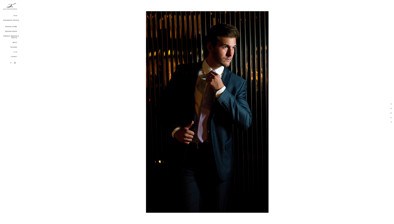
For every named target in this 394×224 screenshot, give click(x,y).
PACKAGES (13, 47)
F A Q (15, 52)
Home (15, 15)
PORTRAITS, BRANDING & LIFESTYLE (11, 37)
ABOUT (15, 42)
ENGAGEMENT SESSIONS (11, 20)
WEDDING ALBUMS (11, 31)
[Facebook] (11, 63)
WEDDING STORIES (11, 26)
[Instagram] (15, 63)
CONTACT (14, 56)
